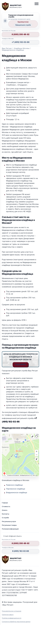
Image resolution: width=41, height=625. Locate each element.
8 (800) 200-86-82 (20, 34)
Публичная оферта (7, 614)
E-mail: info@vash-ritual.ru (13, 536)
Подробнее (20, 364)
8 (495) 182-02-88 (20, 551)
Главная (5, 503)
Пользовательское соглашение (11, 611)
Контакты (5, 514)
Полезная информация (10, 529)
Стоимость (6, 506)
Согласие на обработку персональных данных (16, 621)
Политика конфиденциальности (11, 618)
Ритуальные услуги (9, 521)
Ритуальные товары (9, 525)
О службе (5, 517)
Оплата (4, 510)
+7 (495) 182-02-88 (20, 42)
